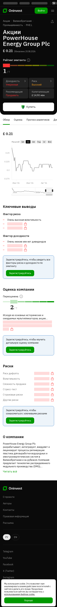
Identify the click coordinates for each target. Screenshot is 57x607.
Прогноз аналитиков (37, 119)
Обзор (6, 119)
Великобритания (22, 20)
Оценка (18, 119)
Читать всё (10, 471)
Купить (31, 106)
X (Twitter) (8, 570)
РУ (6, 537)
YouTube (7, 557)
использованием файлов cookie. (19, 594)
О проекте (8, 496)
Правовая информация (16, 516)
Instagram (8, 577)
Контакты (8, 509)
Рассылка (8, 522)
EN (15, 537)
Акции (6, 20)
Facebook (8, 564)
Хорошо (28, 600)
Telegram (8, 551)
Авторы (7, 503)
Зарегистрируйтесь (20, 273)
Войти (41, 10)
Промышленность (13, 25)
